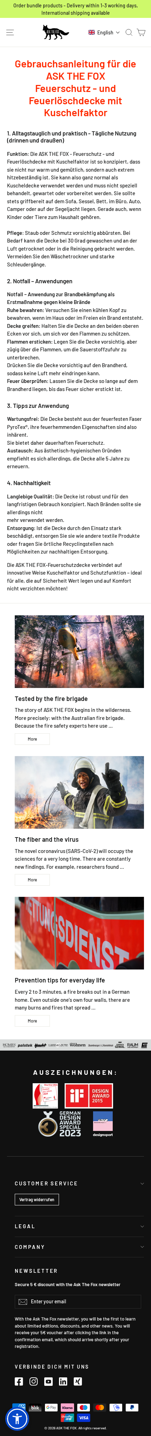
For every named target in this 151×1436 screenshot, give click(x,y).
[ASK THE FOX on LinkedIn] (63, 1381)
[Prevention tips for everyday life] (79, 933)
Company (30, 1247)
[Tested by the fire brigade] (79, 651)
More (32, 738)
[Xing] (78, 1381)
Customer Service (46, 1183)
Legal (25, 1226)
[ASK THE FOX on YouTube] (48, 1381)
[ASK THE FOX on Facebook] (19, 1381)
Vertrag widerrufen (36, 1199)
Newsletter (36, 1271)
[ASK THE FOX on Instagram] (33, 1381)
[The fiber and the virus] (79, 792)
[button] (104, 32)
